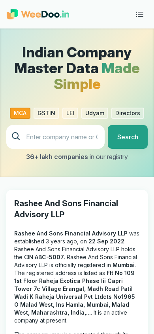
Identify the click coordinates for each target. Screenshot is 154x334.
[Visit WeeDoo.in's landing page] (37, 14)
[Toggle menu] (140, 14)
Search (127, 137)
